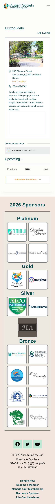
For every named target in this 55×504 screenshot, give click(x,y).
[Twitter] (27, 444)
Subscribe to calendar (25, 179)
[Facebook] (17, 444)
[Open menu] (48, 6)
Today (27, 169)
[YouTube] (37, 444)
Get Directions (19, 81)
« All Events (43, 32)
